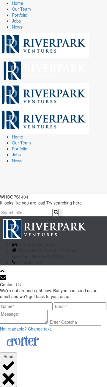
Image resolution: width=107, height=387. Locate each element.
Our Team (21, 9)
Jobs (16, 21)
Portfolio (19, 15)
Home (17, 3)
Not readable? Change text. (26, 329)
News (17, 27)
